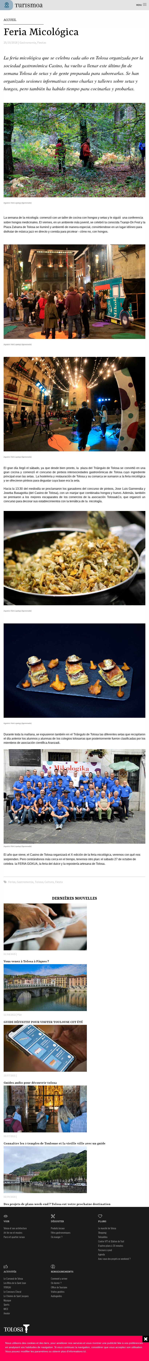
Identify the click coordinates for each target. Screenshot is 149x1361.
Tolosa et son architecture (15, 1228)
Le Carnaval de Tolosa (13, 1278)
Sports (6, 1304)
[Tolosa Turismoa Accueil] (23, 5)
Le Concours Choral (12, 1291)
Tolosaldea (102, 1237)
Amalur (7, 1313)
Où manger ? (57, 1237)
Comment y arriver (59, 1278)
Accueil (10, 20)
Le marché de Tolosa (107, 1228)
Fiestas (41, 42)
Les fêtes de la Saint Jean (15, 1283)
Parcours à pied (105, 1250)
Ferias (12, 882)
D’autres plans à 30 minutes (110, 1245)
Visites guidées (57, 1291)
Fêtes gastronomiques (60, 1232)
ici (84, 1351)
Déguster (57, 1221)
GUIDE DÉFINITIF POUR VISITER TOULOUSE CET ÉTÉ (43, 1022)
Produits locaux (58, 1228)
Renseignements (62, 1271)
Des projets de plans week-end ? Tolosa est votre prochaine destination (57, 1204)
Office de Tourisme (59, 1287)
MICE (6, 1309)
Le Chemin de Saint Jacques (16, 1296)
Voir (6, 1221)
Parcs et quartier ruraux (14, 1237)
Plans (102, 1221)
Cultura (49, 882)
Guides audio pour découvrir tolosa (30, 1083)
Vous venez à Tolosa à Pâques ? (26, 961)
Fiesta (59, 882)
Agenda (101, 1254)
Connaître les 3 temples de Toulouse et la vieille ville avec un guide (54, 1143)
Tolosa (39, 882)
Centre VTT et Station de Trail (111, 1241)
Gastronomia (27, 42)
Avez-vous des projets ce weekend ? (114, 1259)
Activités (10, 1271)
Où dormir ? (56, 1283)
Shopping (102, 1232)
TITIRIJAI (7, 1287)
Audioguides (56, 1296)
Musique (7, 1300)
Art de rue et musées (13, 1232)
